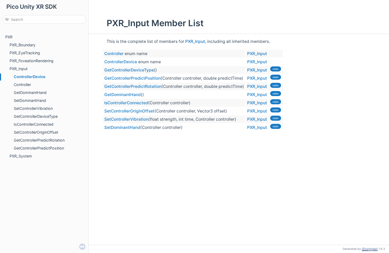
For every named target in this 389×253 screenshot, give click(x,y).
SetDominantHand (30, 100)
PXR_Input (19, 68)
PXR (8, 37)
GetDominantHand (30, 92)
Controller (22, 84)
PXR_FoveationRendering (31, 60)
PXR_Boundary (22, 45)
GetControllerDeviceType (36, 116)
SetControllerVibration (33, 108)
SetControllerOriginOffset (36, 132)
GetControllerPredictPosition (39, 148)
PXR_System (21, 156)
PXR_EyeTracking (25, 53)
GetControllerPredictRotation (39, 140)
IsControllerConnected (33, 124)
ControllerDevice (30, 76)
